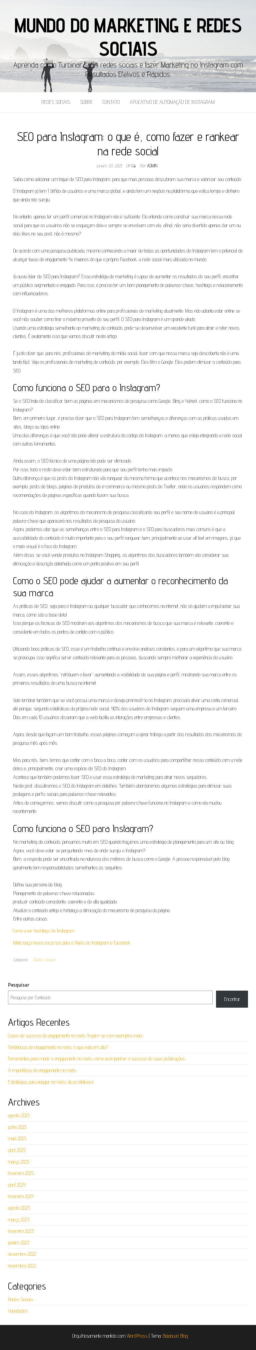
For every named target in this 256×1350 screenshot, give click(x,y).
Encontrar (232, 999)
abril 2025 (17, 1150)
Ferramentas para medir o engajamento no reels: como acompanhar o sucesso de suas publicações (96, 1058)
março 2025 (18, 1162)
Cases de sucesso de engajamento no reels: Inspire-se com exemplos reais (75, 1035)
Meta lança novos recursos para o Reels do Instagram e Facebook (71, 943)
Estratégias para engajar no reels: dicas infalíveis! (51, 1082)
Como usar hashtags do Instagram (43, 930)
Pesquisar (18, 985)
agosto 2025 (19, 1115)
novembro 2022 (22, 1265)
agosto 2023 (19, 1208)
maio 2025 (17, 1138)
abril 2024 (17, 1185)
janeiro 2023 (18, 1242)
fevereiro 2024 (21, 1196)
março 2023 (18, 1219)
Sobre (86, 102)
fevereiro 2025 (21, 1173)
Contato (111, 102)
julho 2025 (17, 1127)
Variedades (18, 1311)
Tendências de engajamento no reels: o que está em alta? (58, 1047)
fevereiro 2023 (21, 1231)
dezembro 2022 (22, 1254)
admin (152, 165)
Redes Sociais (55, 102)
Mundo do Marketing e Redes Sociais (128, 36)
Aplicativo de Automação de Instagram (172, 102)
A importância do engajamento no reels (42, 1070)
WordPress (137, 1336)
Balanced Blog (175, 1336)
